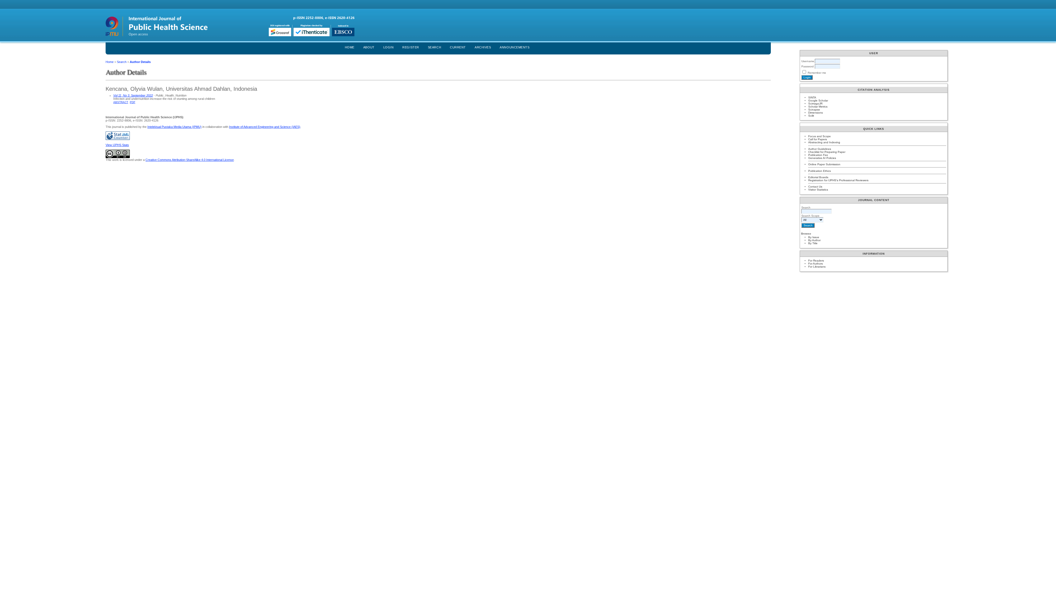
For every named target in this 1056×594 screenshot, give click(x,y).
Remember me (817, 72)
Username (807, 61)
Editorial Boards (818, 177)
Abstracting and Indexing (824, 142)
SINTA (812, 97)
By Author (814, 240)
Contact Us (815, 186)
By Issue (813, 237)
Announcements (514, 47)
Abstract (120, 102)
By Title (813, 243)
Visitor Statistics (818, 189)
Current (458, 47)
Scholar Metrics (817, 106)
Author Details (140, 62)
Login (388, 47)
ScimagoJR (815, 103)
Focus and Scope (819, 136)
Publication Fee (818, 154)
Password (807, 66)
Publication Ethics (819, 170)
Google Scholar (818, 100)
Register (410, 47)
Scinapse (814, 109)
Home (349, 47)
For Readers (816, 260)
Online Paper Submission (824, 164)
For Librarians (817, 266)
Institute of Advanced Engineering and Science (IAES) (264, 126)
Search (434, 47)
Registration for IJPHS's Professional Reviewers (838, 180)
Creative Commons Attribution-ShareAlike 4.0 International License (189, 159)
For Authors (815, 263)
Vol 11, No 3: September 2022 (133, 95)
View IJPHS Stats (117, 145)
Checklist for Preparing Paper (826, 151)
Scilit (811, 115)
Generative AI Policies (822, 158)
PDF (132, 102)
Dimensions (815, 112)
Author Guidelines (819, 148)
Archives (483, 47)
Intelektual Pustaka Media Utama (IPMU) (174, 126)
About (369, 47)
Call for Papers (817, 139)
